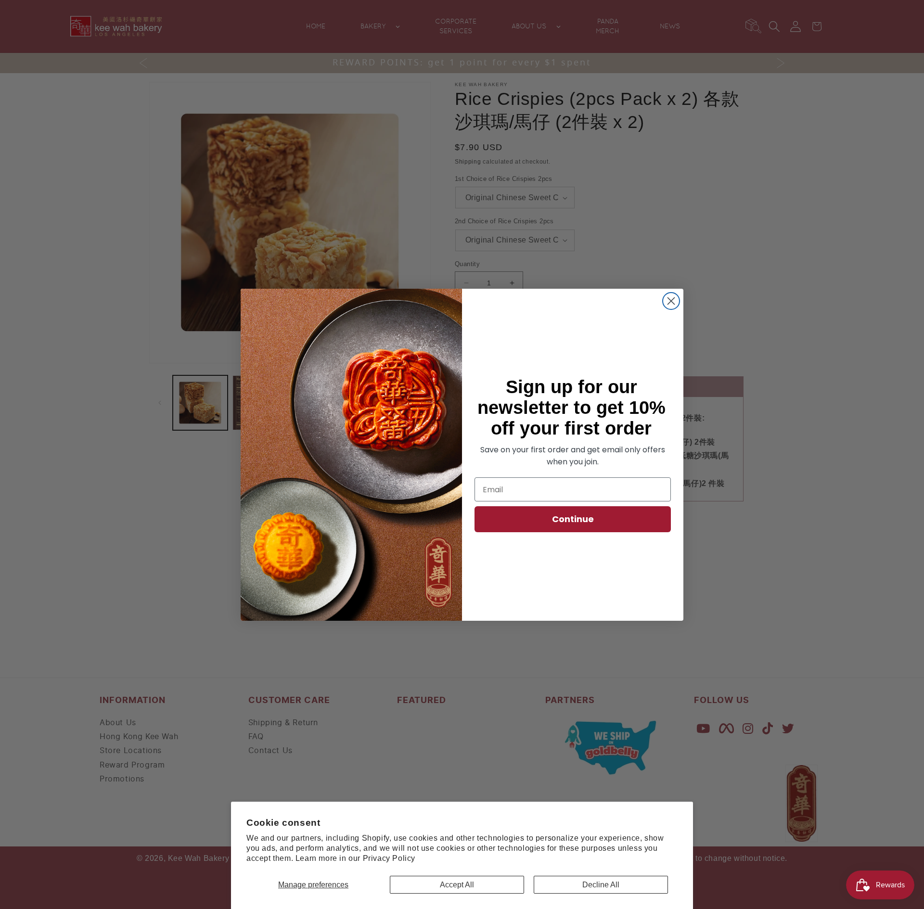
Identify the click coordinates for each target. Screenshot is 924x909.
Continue (573, 519)
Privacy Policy (389, 858)
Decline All (600, 885)
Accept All (457, 885)
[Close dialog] (671, 301)
